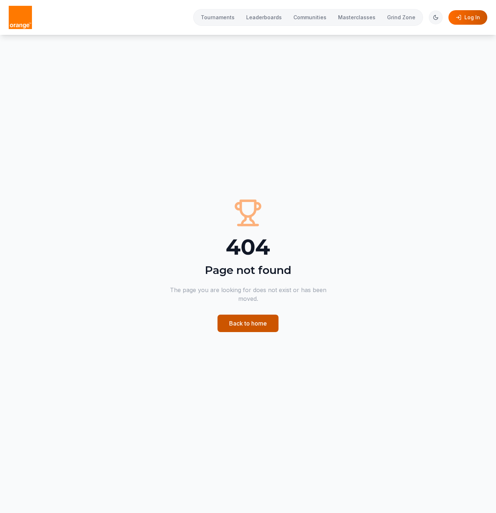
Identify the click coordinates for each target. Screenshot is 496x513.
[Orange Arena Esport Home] (20, 17)
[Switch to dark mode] (436, 17)
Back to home (248, 323)
